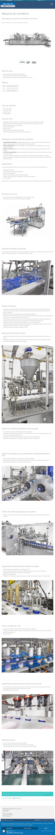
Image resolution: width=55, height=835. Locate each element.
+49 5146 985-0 (8, 798)
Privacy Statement (44, 820)
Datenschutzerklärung (50, 830)
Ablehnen (9, 828)
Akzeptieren (27, 828)
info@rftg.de (18, 798)
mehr (45, 828)
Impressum (51, 820)
